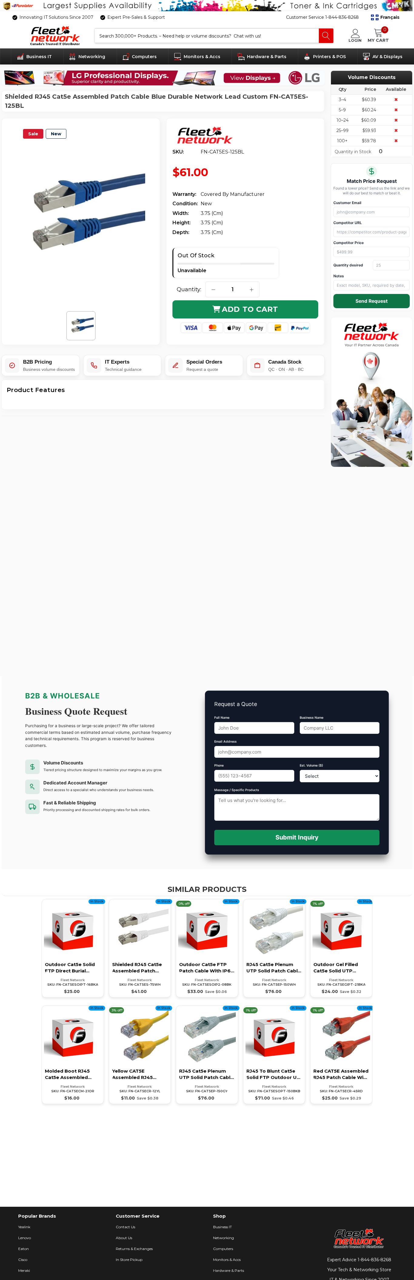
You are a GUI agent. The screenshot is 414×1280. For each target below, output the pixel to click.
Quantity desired (348, 265)
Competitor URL (347, 222)
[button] (385, 18)
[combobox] (207, 35)
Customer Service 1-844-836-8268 (322, 17)
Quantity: (189, 289)
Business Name (311, 718)
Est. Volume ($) (311, 765)
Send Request (372, 301)
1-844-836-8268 (374, 1259)
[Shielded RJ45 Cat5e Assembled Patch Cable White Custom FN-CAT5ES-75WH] (140, 948)
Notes (338, 276)
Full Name (221, 718)
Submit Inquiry (297, 837)
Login (355, 40)
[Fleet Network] (209, 136)
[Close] (400, 5)
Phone (219, 765)
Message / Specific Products (236, 790)
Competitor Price (348, 242)
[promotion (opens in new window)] (207, 5)
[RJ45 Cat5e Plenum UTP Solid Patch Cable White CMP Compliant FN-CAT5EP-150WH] (274, 948)
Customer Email (347, 202)
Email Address (225, 742)
